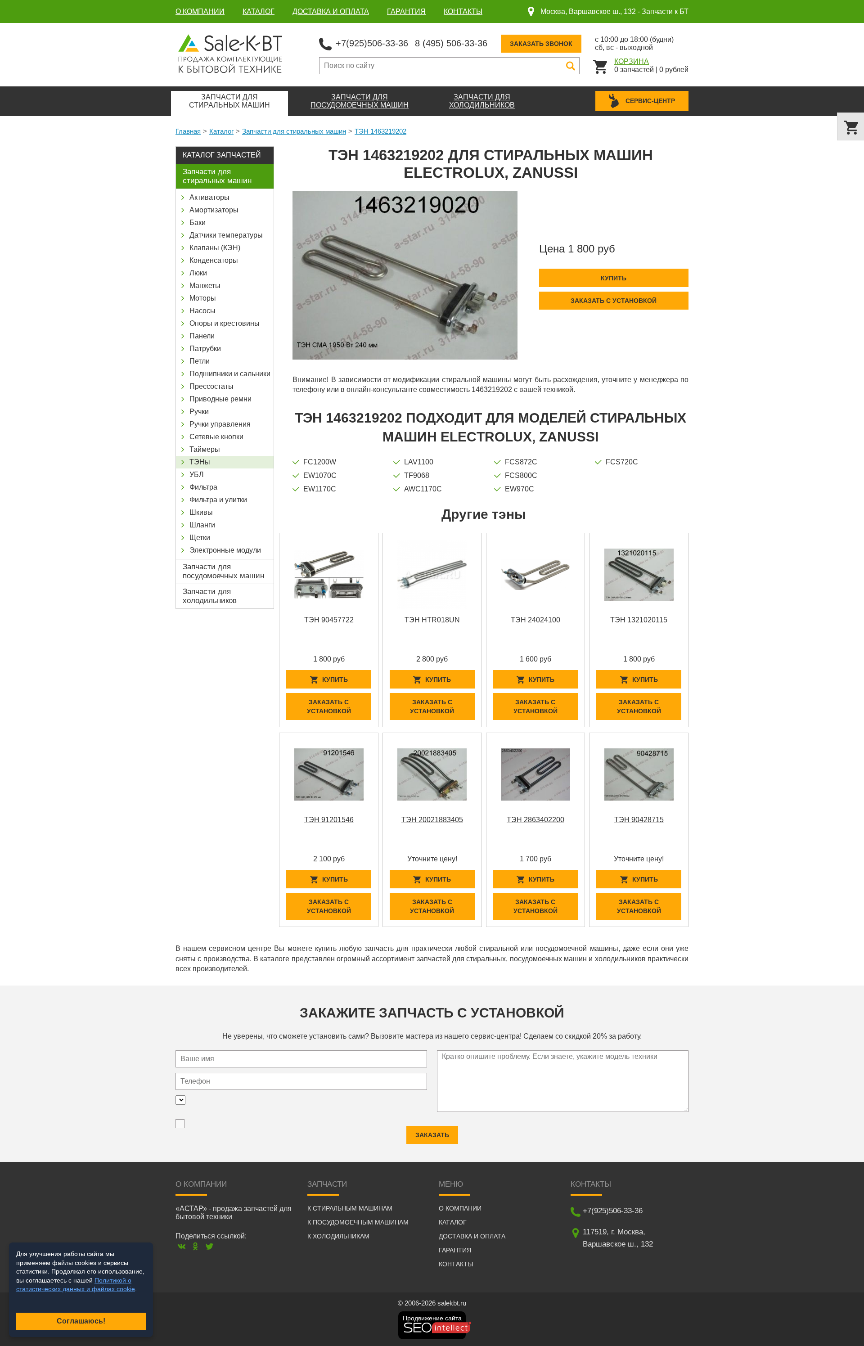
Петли (199, 361)
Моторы (202, 298)
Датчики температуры (226, 235)
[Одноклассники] (195, 1246)
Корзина (631, 61)
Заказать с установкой (614, 300)
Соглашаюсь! (81, 1321)
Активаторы (209, 197)
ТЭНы (199, 462)
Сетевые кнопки (216, 437)
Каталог (258, 11)
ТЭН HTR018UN (432, 620)
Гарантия (406, 11)
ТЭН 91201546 (329, 820)
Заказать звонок (541, 43)
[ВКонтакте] (182, 1246)
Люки (198, 273)
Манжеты (204, 285)
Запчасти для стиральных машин (294, 131)
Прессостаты (211, 386)
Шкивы (201, 512)
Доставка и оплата (330, 11)
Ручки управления (220, 424)
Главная (188, 131)
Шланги (202, 525)
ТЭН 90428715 (639, 820)
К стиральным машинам (349, 1208)
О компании (200, 11)
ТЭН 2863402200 (535, 820)
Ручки (199, 411)
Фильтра (203, 487)
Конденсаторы (213, 260)
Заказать (432, 1135)
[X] (209, 1246)
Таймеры (204, 449)
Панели (202, 336)
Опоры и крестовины (224, 323)
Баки (197, 222)
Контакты (463, 11)
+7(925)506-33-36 (372, 43)
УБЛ (196, 474)
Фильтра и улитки (218, 500)
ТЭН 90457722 (329, 620)
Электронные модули (225, 550)
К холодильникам (338, 1236)
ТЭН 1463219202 (380, 131)
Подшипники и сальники (229, 374)
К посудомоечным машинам (358, 1222)
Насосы (202, 311)
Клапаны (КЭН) (214, 248)
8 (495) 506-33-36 (451, 43)
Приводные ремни (220, 399)
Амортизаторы (213, 210)
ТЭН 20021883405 (432, 820)
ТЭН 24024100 (535, 620)
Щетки (199, 537)
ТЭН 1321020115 (638, 620)
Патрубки (205, 348)
